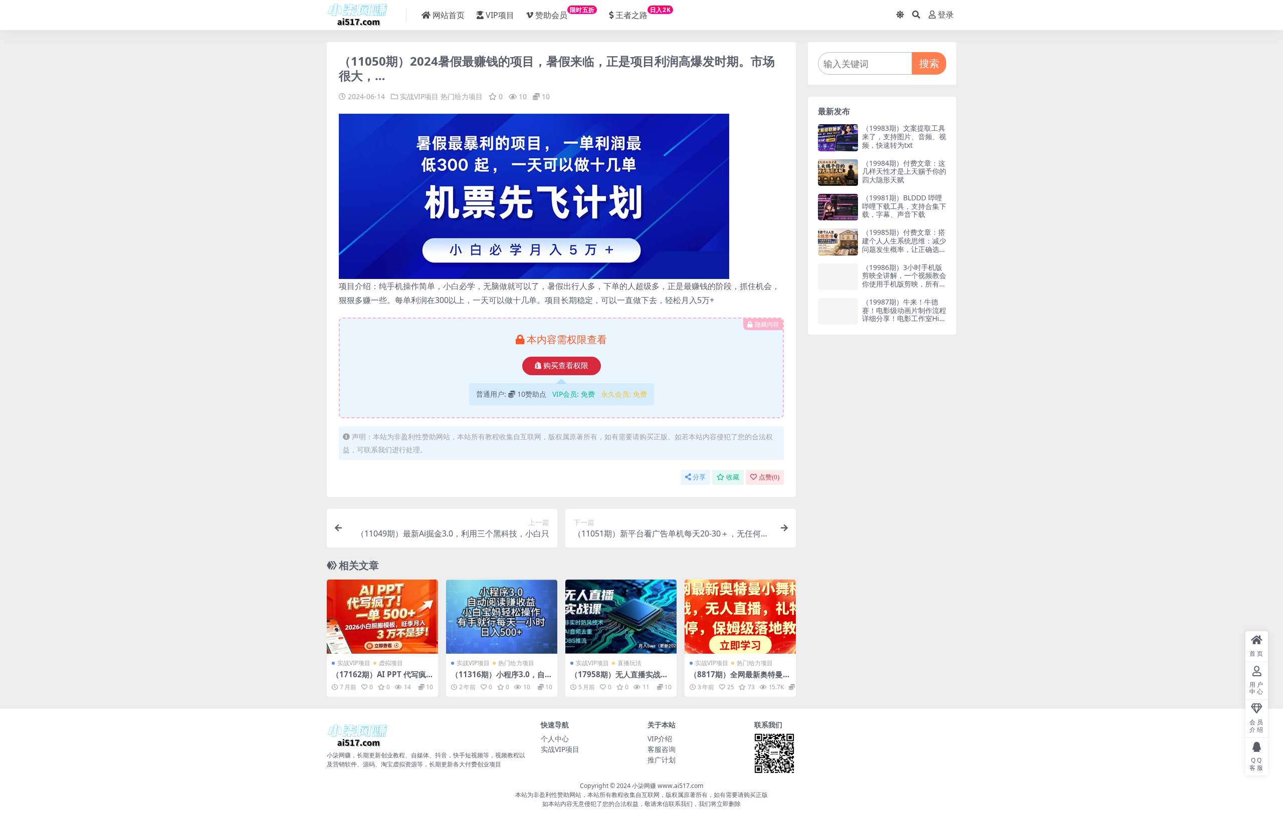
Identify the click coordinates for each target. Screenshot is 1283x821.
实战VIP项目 (419, 96)
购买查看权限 (565, 366)
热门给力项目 (462, 96)
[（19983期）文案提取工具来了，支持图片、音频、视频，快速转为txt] (838, 137)
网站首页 (449, 15)
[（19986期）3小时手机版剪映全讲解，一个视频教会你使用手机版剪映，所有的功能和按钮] (838, 276)
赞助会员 (565, 13)
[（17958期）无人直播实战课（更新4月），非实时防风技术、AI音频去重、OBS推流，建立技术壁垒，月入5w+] (621, 617)
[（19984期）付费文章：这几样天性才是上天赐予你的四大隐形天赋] (838, 172)
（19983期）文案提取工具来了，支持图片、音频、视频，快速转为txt (904, 136)
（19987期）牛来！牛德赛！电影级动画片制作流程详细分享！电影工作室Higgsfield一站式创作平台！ (904, 314)
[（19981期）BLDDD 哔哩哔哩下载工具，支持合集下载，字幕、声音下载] (838, 207)
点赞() (769, 477)
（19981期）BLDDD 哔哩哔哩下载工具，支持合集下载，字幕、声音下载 (904, 206)
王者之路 (643, 13)
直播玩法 (629, 663)
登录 (946, 15)
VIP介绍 (660, 738)
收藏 (732, 477)
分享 (699, 477)
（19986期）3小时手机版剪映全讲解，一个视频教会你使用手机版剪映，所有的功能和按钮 (904, 279)
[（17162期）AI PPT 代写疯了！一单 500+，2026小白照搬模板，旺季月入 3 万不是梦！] (382, 617)
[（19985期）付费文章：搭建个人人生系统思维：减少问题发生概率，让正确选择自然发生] (838, 241)
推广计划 (662, 759)
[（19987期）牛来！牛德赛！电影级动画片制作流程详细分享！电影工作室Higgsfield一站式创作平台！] (838, 311)
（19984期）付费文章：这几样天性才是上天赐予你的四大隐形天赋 (904, 171)
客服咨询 (662, 749)
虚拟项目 (391, 663)
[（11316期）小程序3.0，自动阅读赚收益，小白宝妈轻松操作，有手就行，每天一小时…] (501, 617)
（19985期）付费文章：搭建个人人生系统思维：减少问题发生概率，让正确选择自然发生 (904, 244)
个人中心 (555, 738)
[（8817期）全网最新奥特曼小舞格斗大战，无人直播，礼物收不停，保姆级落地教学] (740, 617)
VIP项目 (500, 15)
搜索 (929, 63)
